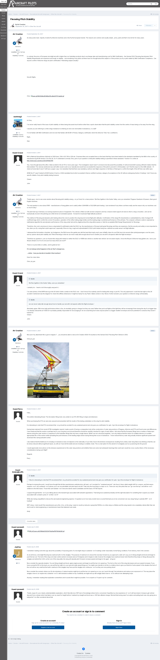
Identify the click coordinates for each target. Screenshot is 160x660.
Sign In (3, 1)
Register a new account (48, 627)
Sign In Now (119, 627)
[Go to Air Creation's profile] (12, 25)
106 (19, 563)
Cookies (87, 653)
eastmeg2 (18, 117)
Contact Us (80, 653)
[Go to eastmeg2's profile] (18, 123)
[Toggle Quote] (29, 279)
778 (18, 133)
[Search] (151, 3)
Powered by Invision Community (83, 657)
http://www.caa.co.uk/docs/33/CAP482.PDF (40, 160)
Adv (156, 3)
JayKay (18, 547)
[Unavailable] (48, 370)
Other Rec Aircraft (35, 26)
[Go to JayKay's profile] (18, 553)
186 (19, 50)
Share (140, 25)
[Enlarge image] (47, 96)
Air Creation (21, 24)
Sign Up (3, 4)
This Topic (144, 3)
